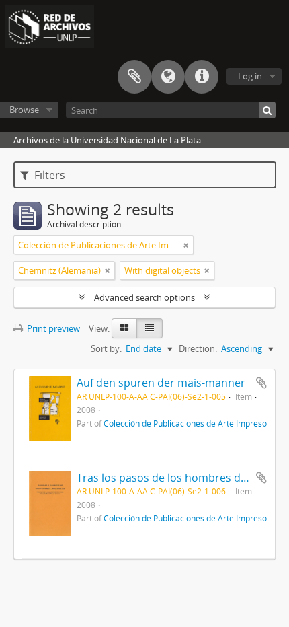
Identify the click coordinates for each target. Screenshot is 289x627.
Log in (250, 76)
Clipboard (134, 77)
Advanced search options (144, 297)
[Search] (267, 110)
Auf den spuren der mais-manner (161, 382)
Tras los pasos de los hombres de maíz (175, 477)
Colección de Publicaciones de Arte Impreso (185, 423)
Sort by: (106, 348)
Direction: (198, 348)
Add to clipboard (261, 383)
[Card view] (124, 328)
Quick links (201, 77)
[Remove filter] (186, 245)
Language (168, 77)
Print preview (52, 328)
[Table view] (149, 328)
